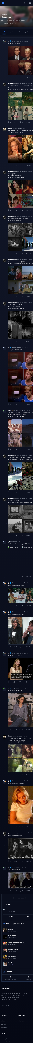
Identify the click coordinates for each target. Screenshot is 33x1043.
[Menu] (30, 3)
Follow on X (21, 1021)
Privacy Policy (5, 1039)
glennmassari (12, 83)
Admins (3, 1024)
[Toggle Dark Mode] (24, 3)
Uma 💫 (10, 410)
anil (7, 1005)
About (3, 1021)
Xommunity (5, 988)
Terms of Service (6, 1042)
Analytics (4, 1027)
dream (10, 128)
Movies (4, 14)
